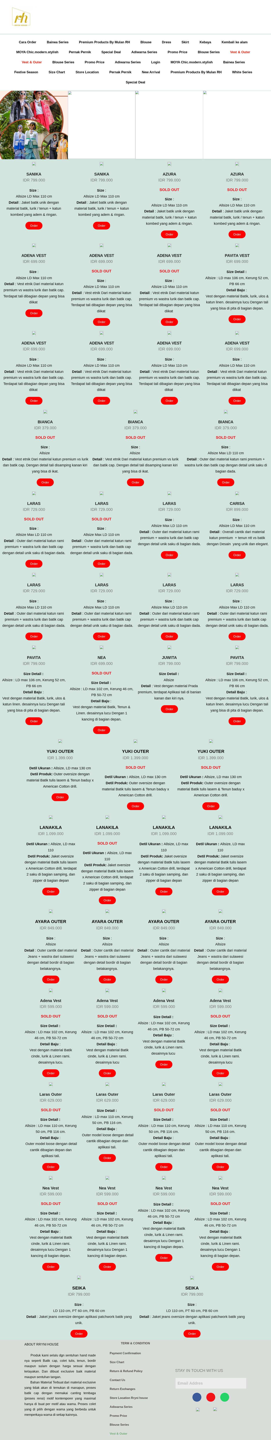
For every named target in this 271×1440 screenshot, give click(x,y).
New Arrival (151, 72)
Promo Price (177, 52)
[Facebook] (196, 1397)
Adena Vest (50, 1000)
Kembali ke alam (235, 42)
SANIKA (33, 174)
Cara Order (27, 42)
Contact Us (117, 1380)
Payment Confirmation (125, 1353)
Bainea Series (57, 42)
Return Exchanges (122, 1389)
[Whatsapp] (224, 1397)
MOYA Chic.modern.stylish (37, 52)
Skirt (185, 42)
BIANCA (45, 422)
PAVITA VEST (237, 255)
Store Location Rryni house (129, 1397)
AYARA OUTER (50, 921)
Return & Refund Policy (126, 1371)
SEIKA (79, 1288)
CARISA (237, 503)
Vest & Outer (240, 52)
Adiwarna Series (144, 52)
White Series (242, 72)
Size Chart (57, 72)
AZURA (169, 174)
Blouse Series (209, 52)
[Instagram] (210, 1397)
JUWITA (169, 657)
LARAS (33, 503)
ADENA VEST (33, 255)
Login (155, 62)
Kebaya (205, 42)
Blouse (145, 42)
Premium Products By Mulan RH (104, 42)
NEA (102, 657)
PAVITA (34, 657)
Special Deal (111, 52)
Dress (166, 42)
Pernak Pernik (80, 52)
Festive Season (26, 72)
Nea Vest (50, 1188)
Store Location (87, 72)
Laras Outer (50, 1094)
